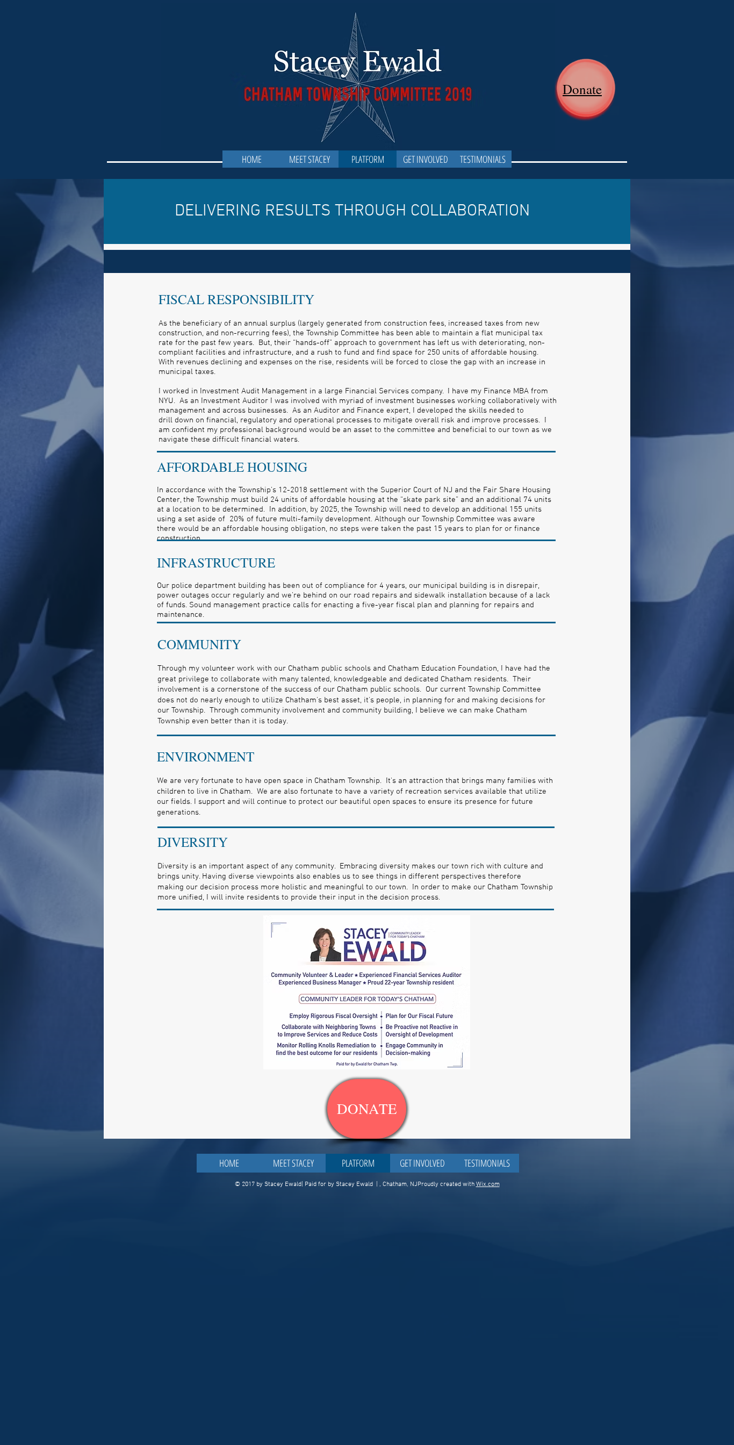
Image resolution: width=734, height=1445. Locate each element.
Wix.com (488, 1184)
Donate (582, 89)
